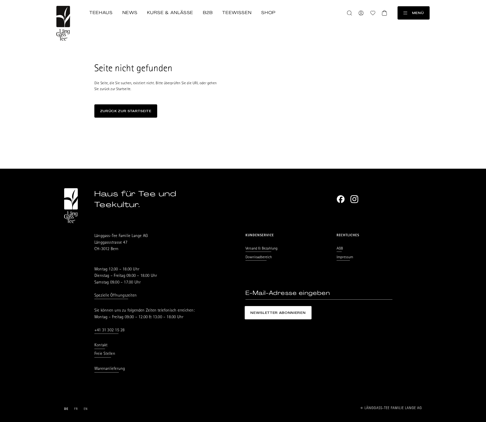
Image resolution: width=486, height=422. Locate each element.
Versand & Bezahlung (261, 249)
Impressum (345, 257)
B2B (208, 12)
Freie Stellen (104, 354)
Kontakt (100, 345)
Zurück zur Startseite (125, 111)
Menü (418, 13)
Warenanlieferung (109, 369)
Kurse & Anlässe (170, 12)
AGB (340, 249)
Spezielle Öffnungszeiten (115, 296)
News (130, 12)
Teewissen (237, 12)
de (66, 409)
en (86, 409)
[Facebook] (341, 199)
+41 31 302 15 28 (109, 330)
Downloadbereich (258, 257)
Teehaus (101, 12)
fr (76, 409)
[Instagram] (354, 199)
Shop (268, 12)
